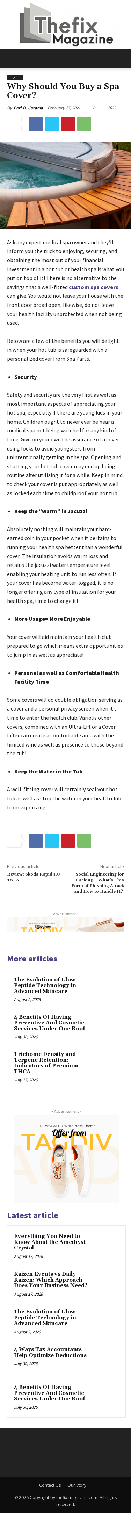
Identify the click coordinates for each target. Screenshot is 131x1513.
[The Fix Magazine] (65, 24)
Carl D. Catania (28, 108)
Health (15, 77)
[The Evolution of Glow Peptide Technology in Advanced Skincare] (103, 989)
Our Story (76, 1485)
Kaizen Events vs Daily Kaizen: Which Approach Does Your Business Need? (50, 1280)
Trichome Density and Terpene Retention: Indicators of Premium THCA (46, 1063)
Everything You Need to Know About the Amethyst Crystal (50, 1242)
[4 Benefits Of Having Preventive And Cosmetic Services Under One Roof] (103, 1026)
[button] (12, 58)
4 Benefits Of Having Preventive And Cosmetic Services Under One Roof (49, 1023)
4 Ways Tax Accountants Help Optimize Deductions (50, 1352)
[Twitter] (52, 124)
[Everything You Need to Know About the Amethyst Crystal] (105, 1246)
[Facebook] (36, 124)
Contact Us (50, 1485)
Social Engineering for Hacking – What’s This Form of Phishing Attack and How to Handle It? (97, 883)
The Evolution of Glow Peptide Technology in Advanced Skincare (45, 986)
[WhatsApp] (84, 124)
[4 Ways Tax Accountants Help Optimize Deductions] (105, 1359)
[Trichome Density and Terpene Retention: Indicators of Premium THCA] (103, 1063)
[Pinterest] (68, 124)
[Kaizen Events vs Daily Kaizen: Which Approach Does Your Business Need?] (105, 1283)
